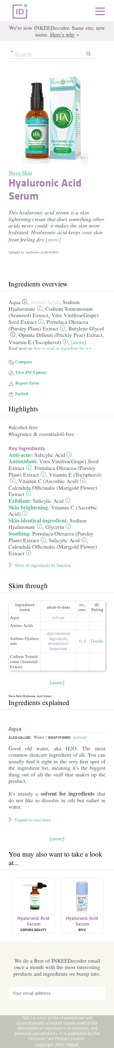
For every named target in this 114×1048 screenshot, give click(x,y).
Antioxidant (22, 461)
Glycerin (54, 526)
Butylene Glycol (86, 328)
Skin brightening (28, 507)
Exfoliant (19, 501)
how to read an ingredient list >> (62, 348)
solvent (58, 617)
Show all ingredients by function (43, 565)
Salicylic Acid (49, 454)
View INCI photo (31, 372)
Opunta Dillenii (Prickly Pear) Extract (60, 334)
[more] (53, 239)
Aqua (14, 302)
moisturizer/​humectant (58, 645)
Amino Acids (45, 302)
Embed (21, 393)
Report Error (27, 383)
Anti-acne (20, 455)
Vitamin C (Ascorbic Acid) (48, 481)
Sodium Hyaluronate (24, 640)
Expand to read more (33, 820)
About (73, 1044)
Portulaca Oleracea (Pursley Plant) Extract (48, 325)
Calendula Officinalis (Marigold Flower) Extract (53, 491)
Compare (23, 361)
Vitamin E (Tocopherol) (35, 342)
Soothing (19, 533)
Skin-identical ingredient (38, 520)
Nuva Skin (20, 172)
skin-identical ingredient (58, 635)
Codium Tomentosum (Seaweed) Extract (51, 312)
